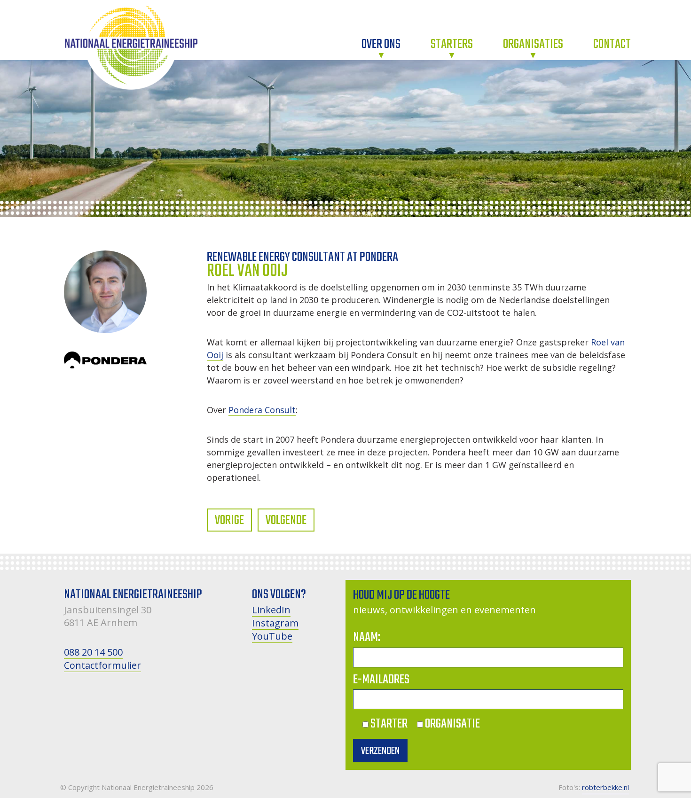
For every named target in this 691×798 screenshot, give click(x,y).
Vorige (229, 520)
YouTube (272, 636)
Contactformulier (102, 665)
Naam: (366, 637)
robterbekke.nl (605, 787)
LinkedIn (271, 609)
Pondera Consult (262, 409)
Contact (612, 45)
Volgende (286, 520)
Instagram (275, 623)
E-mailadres (381, 679)
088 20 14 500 (93, 652)
